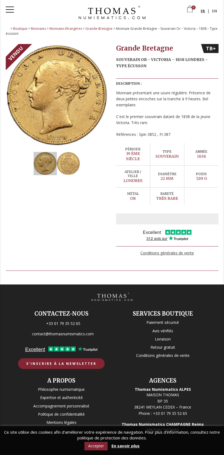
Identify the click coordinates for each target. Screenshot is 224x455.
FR (203, 11)
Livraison (163, 339)
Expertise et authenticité (61, 397)
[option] (57, 95)
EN (214, 11)
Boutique (20, 28)
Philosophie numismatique (61, 389)
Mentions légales (61, 422)
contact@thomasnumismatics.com (63, 333)
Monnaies (38, 28)
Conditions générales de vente (167, 253)
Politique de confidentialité (61, 414)
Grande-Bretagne (99, 28)
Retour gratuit (163, 347)
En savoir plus (125, 445)
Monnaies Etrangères (65, 28)
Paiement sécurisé (162, 322)
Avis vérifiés (162, 330)
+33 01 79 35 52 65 (63, 323)
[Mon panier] (190, 9)
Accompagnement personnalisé (61, 406)
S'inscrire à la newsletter (61, 363)
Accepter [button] (96, 445)
